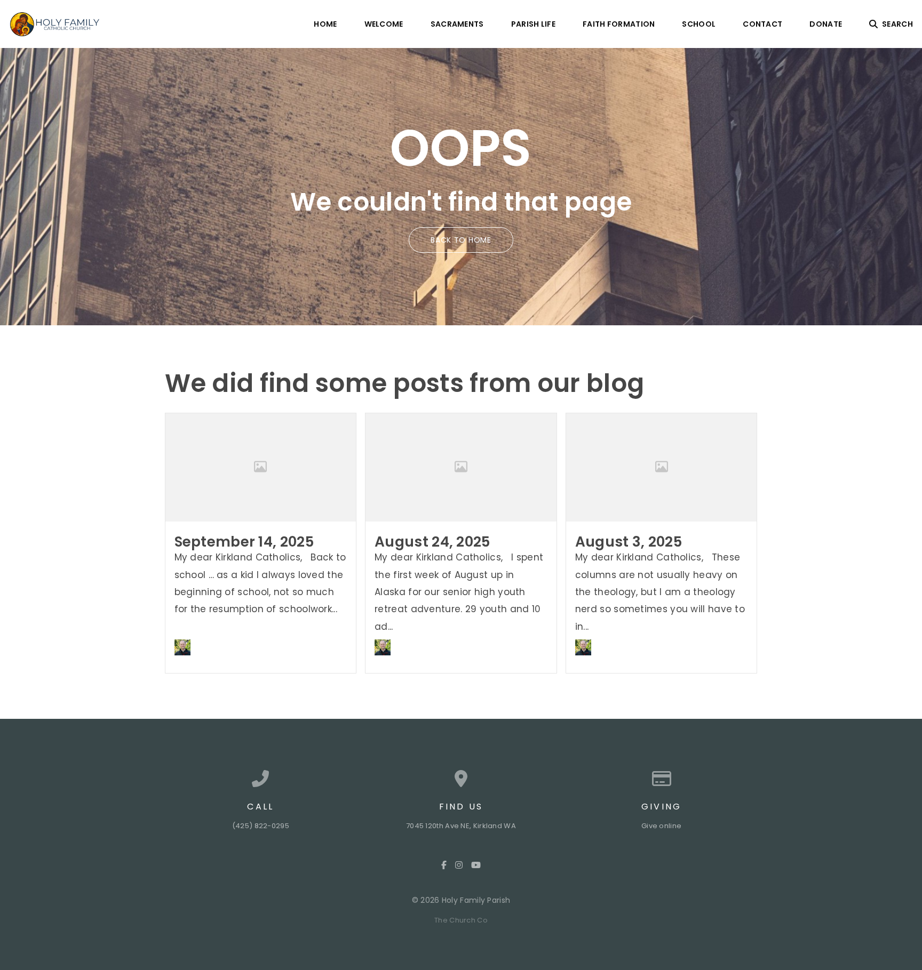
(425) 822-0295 (260, 826)
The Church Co (461, 920)
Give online (661, 826)
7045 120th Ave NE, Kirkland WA (461, 826)
